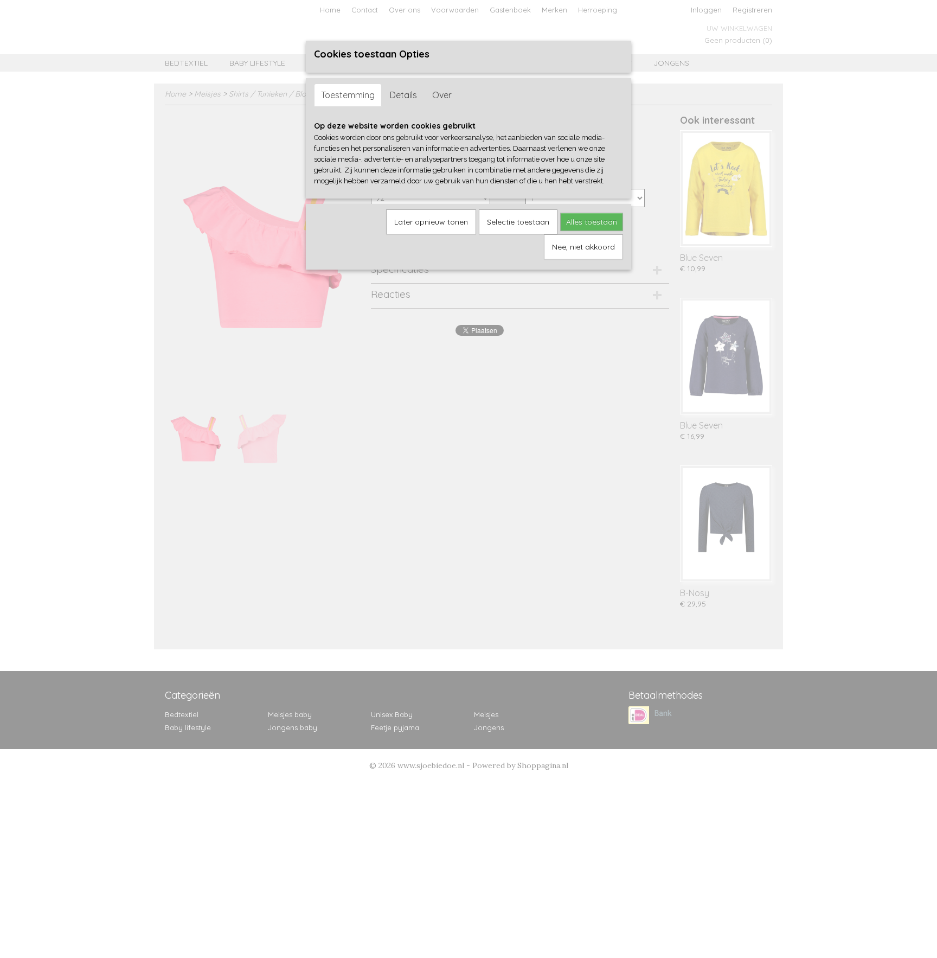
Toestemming (348, 95)
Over (442, 95)
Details (403, 95)
